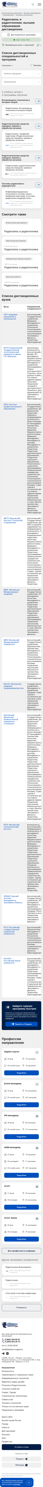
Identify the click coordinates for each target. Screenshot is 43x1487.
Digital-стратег (11, 1052)
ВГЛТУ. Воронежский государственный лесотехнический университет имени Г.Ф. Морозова (13, 352)
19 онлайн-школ (13, 1066)
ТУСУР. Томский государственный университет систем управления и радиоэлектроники (21, 145)
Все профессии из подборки (21, 1251)
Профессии (7, 1442)
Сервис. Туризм (9, 1392)
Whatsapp (19, 1465)
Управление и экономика (13, 1410)
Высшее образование (32, 13)
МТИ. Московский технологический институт (11, 827)
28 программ (30, 1193)
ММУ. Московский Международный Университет (11, 642)
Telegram (20, 1459)
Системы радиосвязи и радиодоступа (13, 185)
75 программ (30, 1059)
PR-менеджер (11, 1115)
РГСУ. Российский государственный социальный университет (11, 930)
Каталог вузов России (11, 1420)
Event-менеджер (12, 1083)
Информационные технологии (15, 1378)
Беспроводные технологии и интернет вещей (16, 101)
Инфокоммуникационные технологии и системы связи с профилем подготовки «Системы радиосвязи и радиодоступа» (20, 195)
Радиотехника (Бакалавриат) (18, 1267)
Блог (4, 1438)
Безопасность (8, 1371)
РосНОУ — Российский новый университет (12, 961)
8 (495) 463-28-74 (12, 1342)
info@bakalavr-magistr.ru (12, 1349)
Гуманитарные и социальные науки (17, 1375)
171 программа (31, 1129)
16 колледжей (12, 1161)
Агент (7, 1186)
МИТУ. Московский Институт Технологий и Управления (13, 520)
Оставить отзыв (22, 1447)
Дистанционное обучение (12, 13)
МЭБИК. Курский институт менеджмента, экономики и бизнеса (13, 899)
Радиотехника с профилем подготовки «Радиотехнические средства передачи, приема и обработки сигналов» (19, 137)
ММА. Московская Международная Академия (12, 592)
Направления (8, 15)
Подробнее (21, 1073)
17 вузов (10, 1193)
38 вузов (10, 1123)
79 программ (30, 1155)
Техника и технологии (24, 15)
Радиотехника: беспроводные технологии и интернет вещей (18, 109)
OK (29, 1483)
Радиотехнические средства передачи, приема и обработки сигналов (15, 126)
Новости (5, 1427)
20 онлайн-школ (13, 1097)
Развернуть (21, 1308)
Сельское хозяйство (11, 1389)
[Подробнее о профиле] (38, 101)
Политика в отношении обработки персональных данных (21, 1473)
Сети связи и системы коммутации (20, 1293)
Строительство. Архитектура (14, 1396)
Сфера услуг (7, 1399)
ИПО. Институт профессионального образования (13, 407)
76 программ (30, 1066)
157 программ (31, 1168)
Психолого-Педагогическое (14, 1385)
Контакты (6, 1435)
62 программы (31, 1200)
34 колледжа (12, 1200)
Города (5, 1424)
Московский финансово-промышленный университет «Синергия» (11, 719)
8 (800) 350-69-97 (12, 1340)
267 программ (31, 1097)
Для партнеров (8, 1431)
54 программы (31, 1091)
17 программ (30, 1161)
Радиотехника (11, 1280)
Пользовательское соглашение (12, 1475)
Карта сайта (7, 1417)
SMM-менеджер (12, 1147)
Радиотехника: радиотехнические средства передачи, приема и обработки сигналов (20, 168)
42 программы (31, 1225)
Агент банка (10, 1218)
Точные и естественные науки (15, 1407)
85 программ (30, 1123)
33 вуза (10, 1091)
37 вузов (10, 1155)
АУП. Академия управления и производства (10, 317)
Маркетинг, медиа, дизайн (13, 1382)
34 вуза (10, 1059)
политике (16, 1484)
